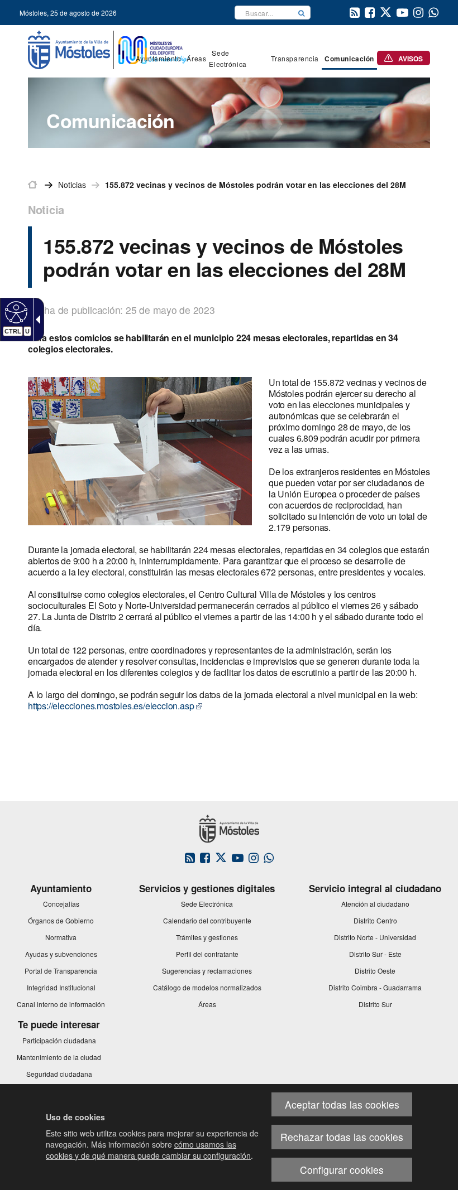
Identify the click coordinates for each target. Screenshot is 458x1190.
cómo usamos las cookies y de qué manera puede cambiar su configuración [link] (148, 1150)
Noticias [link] (72, 184)
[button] (302, 13)
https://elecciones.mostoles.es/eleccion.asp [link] (111, 705)
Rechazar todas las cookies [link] (341, 1137)
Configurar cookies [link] (342, 1170)
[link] (15, 311)
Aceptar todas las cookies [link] (342, 1104)
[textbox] (264, 13)
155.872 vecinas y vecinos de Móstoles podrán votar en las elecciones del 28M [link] (255, 184)
